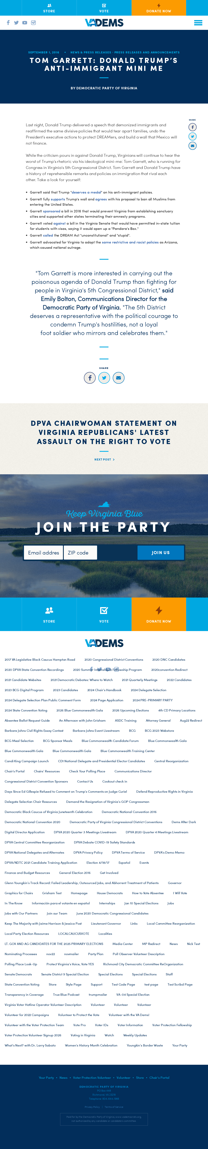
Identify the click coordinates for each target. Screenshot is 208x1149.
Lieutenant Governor (106, 923)
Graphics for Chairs (19, 893)
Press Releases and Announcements (147, 52)
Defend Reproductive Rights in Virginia (164, 791)
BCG (132, 731)
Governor (175, 883)
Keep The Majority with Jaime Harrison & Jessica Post (43, 923)
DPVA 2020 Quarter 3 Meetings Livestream (85, 832)
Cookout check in (114, 781)
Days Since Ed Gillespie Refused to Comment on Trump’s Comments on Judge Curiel (66, 791)
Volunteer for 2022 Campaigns (27, 1015)
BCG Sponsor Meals (57, 741)
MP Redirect (151, 944)
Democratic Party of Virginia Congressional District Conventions (116, 822)
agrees (101, 199)
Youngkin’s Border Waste (145, 1045)
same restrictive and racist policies (130, 242)
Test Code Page (123, 984)
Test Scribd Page (180, 984)
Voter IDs (101, 1025)
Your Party (179, 1045)
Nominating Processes (21, 954)
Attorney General (158, 720)
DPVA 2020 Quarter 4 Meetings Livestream (157, 832)
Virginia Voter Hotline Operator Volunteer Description (43, 1005)
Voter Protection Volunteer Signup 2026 (33, 1035)
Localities (105, 934)
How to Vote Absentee (148, 893)
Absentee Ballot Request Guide (27, 720)
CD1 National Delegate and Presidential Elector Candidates (101, 761)
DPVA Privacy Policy (88, 852)
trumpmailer (98, 994)
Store (52, 984)
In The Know (14, 903)
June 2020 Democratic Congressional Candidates (112, 913)
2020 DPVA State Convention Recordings (34, 670)
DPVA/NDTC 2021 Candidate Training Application (41, 862)
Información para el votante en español (61, 903)
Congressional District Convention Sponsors (36, 781)
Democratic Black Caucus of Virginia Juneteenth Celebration (48, 812)
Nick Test (193, 944)
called (48, 235)
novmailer (71, 954)
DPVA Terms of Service (128, 852)
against (59, 223)
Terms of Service (114, 1107)
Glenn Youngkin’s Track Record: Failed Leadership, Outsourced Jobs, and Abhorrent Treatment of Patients (82, 883)
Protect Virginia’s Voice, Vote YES (70, 964)
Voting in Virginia (83, 1035)
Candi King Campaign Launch (27, 761)
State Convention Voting (22, 984)
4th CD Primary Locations (176, 710)
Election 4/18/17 (98, 862)
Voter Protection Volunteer (92, 1077)
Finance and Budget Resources (27, 873)
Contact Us (85, 781)
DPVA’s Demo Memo (169, 852)
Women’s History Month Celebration (91, 1045)
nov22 (50, 954)
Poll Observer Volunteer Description (139, 954)
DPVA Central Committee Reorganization (35, 842)
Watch (109, 1035)
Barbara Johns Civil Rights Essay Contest (34, 731)
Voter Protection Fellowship (172, 1025)
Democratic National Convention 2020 (32, 822)
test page (151, 984)
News (174, 944)
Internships (107, 903)
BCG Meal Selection (19, 741)
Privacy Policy (92, 1107)
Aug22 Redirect (191, 720)
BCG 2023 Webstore (159, 731)
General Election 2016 (74, 873)
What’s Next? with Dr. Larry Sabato (30, 1045)
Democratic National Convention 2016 (129, 812)
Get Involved (109, 873)
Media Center (123, 944)
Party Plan (95, 954)
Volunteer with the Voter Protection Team (34, 1025)
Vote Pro (79, 1025)
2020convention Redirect (169, 670)
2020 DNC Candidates (168, 659)
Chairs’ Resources (47, 771)
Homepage (79, 893)
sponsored (51, 211)
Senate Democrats (18, 974)
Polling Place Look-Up (21, 964)
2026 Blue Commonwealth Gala (79, 710)
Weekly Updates (135, 1035)
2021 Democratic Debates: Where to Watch (82, 680)
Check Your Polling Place (87, 771)
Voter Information (130, 1025)
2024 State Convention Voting (26, 710)
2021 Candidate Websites (23, 680)
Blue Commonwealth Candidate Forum (110, 741)
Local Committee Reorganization (171, 923)
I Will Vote (180, 893)
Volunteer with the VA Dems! (129, 1015)
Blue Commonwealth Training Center (128, 751)
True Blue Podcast (66, 994)
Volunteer (98, 1005)
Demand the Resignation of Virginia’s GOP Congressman (107, 802)
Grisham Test (52, 893)
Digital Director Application (24, 832)
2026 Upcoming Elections (130, 710)
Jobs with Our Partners (21, 913)
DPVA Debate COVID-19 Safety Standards (104, 842)
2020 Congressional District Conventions (113, 659)
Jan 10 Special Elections (141, 903)
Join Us (161, 552)
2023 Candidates (65, 690)
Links (134, 923)
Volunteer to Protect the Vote (78, 1015)
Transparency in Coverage (24, 994)
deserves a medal (86, 192)
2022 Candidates (179, 680)
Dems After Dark (184, 822)
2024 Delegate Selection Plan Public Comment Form (43, 700)
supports (58, 199)
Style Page (73, 984)
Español (124, 862)
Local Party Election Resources (27, 934)
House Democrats (110, 893)
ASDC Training (125, 720)
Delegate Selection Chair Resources (31, 802)
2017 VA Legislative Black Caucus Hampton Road (40, 659)
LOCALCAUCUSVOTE (73, 934)
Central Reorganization (171, 761)
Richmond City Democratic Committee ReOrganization (143, 964)
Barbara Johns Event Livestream (96, 731)
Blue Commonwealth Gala (167, 741)
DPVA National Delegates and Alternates (34, 852)
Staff (169, 974)
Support (96, 984)
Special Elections (110, 974)
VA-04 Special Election (133, 994)
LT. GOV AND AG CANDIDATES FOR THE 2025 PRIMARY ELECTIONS (54, 944)
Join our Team (57, 913)
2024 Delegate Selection (148, 690)
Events (144, 862)
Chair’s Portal (15, 771)
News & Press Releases (90, 52)
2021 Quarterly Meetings (139, 680)
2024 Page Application (106, 700)
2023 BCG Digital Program (24, 690)
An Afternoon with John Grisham (82, 720)
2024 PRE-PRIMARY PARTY (153, 700)
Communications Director (133, 771)
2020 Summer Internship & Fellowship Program (107, 670)
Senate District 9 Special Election (65, 974)
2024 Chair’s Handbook (104, 690)
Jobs (171, 903)
